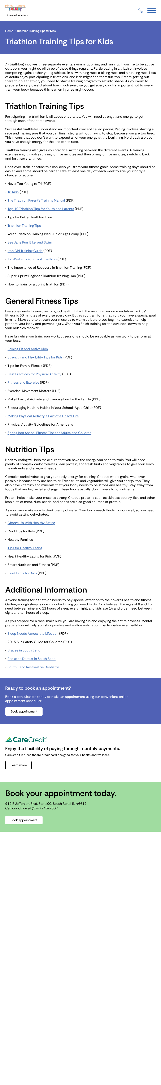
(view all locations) (18, 15)
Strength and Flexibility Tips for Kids (35, 357)
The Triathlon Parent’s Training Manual (36, 200)
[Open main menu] (151, 10)
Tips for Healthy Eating (25, 548)
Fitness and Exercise (23, 382)
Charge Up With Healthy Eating (31, 523)
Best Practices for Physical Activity (34, 374)
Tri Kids (13, 192)
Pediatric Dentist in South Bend (32, 659)
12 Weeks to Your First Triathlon (32, 259)
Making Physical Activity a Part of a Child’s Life (43, 416)
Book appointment (24, 711)
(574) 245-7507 (45, 808)
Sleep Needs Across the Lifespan (33, 633)
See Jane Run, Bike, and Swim (30, 242)
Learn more (18, 765)
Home (9, 31)
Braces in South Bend (24, 650)
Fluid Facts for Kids (22, 573)
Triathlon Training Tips (24, 226)
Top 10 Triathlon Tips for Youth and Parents (41, 209)
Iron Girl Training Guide (25, 251)
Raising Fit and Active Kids (46, 349)
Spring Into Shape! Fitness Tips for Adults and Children (49, 433)
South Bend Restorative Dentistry (33, 667)
